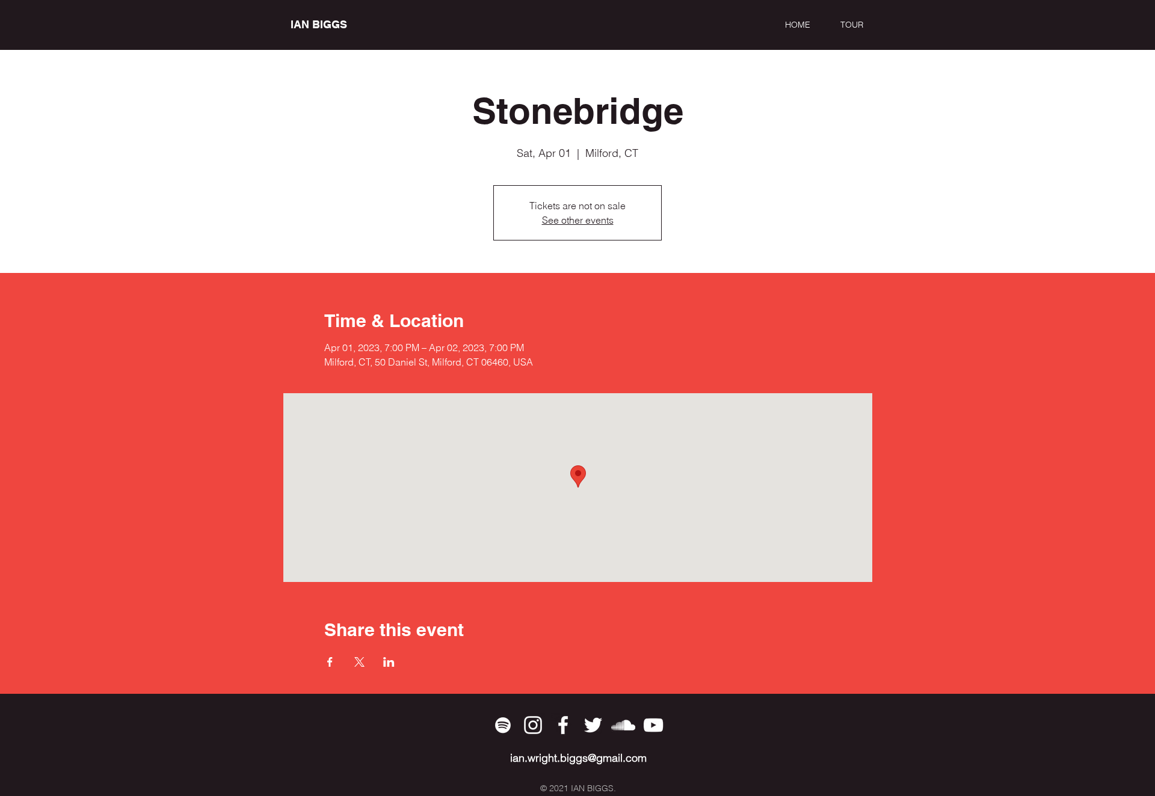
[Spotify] (503, 725)
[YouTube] (653, 725)
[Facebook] (563, 725)
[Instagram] (533, 725)
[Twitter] (593, 725)
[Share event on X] (359, 662)
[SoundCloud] (623, 725)
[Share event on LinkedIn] (389, 662)
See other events (578, 220)
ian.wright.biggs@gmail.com (578, 758)
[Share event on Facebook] (330, 662)
